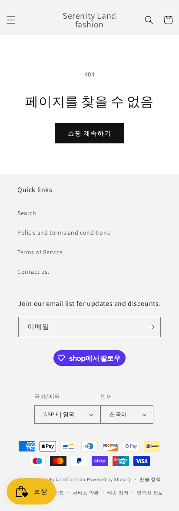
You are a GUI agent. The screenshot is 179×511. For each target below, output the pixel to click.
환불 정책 (150, 479)
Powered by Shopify (109, 479)
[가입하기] (150, 327)
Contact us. (33, 271)
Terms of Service (40, 252)
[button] (10, 20)
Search (26, 213)
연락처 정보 (150, 493)
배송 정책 (118, 493)
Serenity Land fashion (61, 479)
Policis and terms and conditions (63, 232)
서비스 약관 (86, 493)
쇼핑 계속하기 (89, 133)
